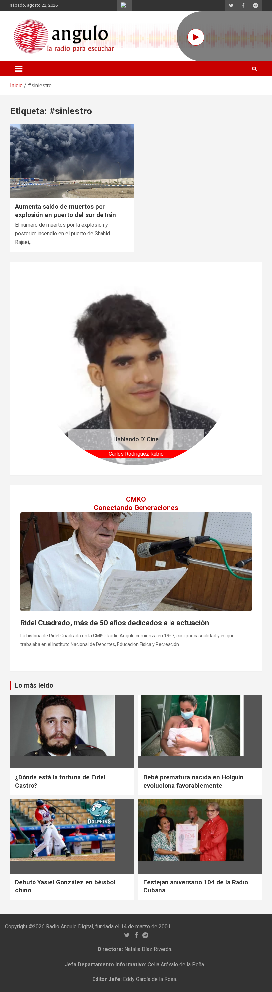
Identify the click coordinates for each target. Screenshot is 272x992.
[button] (53, 368)
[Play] (195, 37)
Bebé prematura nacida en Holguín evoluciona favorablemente (193, 781)
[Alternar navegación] (18, 68)
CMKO (136, 499)
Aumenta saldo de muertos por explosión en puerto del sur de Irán (65, 211)
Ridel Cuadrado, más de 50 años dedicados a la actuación (114, 623)
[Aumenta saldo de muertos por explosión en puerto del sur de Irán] (72, 161)
